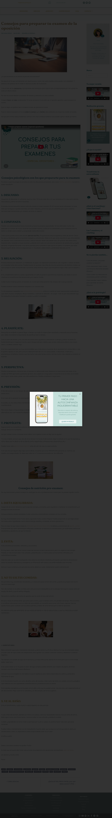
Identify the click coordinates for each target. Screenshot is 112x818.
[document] (56, 409)
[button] (80, 394)
